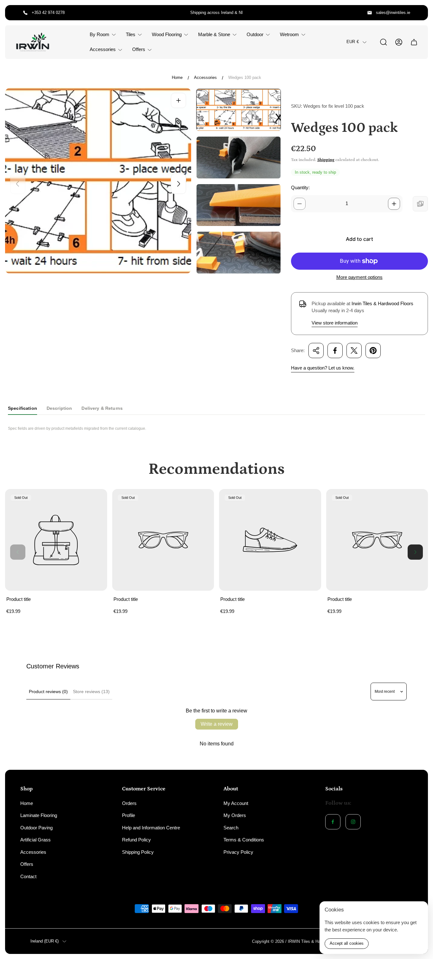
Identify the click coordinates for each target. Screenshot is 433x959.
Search (230, 827)
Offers (26, 864)
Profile (128, 815)
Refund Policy (136, 839)
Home (177, 77)
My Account (235, 803)
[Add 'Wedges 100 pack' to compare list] (420, 203)
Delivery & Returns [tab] (102, 408)
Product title (18, 599)
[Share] (316, 350)
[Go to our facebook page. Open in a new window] (332, 821)
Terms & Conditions (243, 839)
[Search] (384, 42)
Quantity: (300, 187)
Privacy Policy (238, 852)
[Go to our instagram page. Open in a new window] (353, 821)
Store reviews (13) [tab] (91, 691)
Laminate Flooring (38, 815)
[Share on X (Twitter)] (354, 350)
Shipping (325, 160)
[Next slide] (178, 184)
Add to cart (359, 239)
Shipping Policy (138, 852)
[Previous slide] (17, 184)
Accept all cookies (347, 943)
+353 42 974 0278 (48, 12)
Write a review (217, 724)
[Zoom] (178, 100)
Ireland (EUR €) (44, 941)
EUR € (352, 42)
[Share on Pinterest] (373, 350)
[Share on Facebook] (335, 350)
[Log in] (399, 42)
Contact (28, 876)
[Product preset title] (56, 540)
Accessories (205, 77)
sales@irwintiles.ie (393, 12)
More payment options (359, 277)
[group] (238, 110)
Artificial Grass (35, 839)
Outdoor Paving (36, 827)
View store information (335, 322)
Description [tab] (59, 408)
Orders (129, 803)
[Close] (419, 910)
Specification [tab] (22, 408)
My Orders (234, 815)
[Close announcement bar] (419, 12)
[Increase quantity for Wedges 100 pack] (394, 204)
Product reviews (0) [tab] (48, 691)
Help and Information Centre (151, 827)
